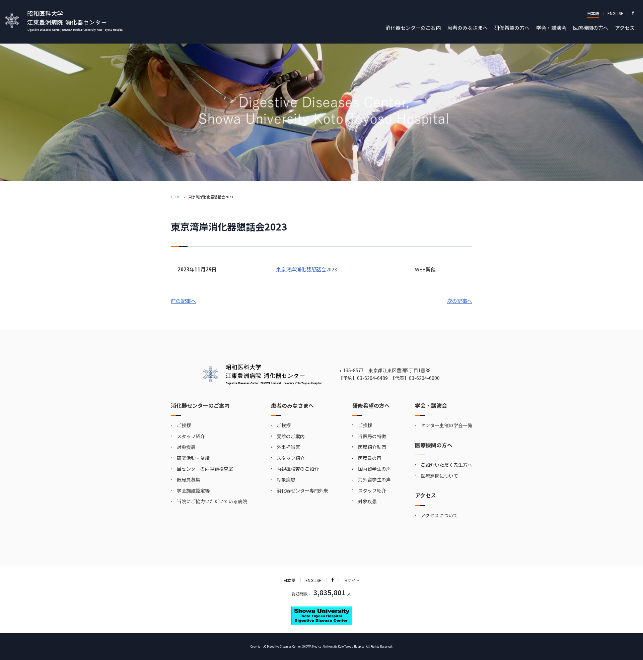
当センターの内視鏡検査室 (205, 468)
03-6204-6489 (372, 378)
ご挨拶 (184, 425)
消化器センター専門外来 (302, 490)
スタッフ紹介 (191, 436)
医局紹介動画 (372, 447)
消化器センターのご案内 (413, 27)
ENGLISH (616, 13)
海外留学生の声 (374, 479)
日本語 (593, 13)
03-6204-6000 (424, 378)
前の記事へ (183, 300)
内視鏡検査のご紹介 (298, 468)
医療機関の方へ (590, 27)
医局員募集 (188, 479)
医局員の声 (369, 458)
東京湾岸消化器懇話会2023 (306, 269)
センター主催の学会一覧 (446, 425)
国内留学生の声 (374, 468)
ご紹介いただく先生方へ (446, 464)
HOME (176, 196)
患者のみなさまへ (467, 27)
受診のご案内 (291, 436)
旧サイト (352, 580)
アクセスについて (439, 515)
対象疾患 (186, 447)
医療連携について (439, 475)
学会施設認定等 (193, 490)
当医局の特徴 (372, 436)
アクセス (625, 27)
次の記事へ (459, 300)
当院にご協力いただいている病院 (212, 501)
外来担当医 (288, 447)
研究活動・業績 (193, 458)
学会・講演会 (551, 27)
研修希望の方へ (511, 27)
